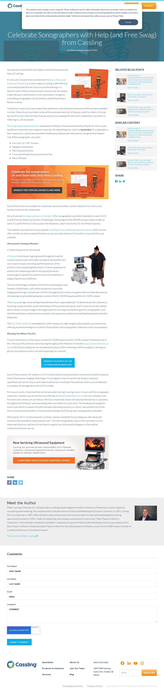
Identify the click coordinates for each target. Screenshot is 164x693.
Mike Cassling (76, 50)
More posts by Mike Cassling (21, 535)
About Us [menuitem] (74, 662)
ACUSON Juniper (20, 323)
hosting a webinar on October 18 (38, 216)
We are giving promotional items (23, 125)
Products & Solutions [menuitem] (53, 668)
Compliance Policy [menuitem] (72, 686)
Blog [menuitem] (72, 674)
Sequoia (15, 302)
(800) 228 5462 (101, 662)
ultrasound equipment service (69, 395)
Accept (128, 22)
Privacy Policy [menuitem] (95, 686)
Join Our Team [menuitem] (77, 668)
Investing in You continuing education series (70, 229)
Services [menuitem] (46, 674)
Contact (148, 5)
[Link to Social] (9, 482)
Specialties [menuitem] (47, 662)
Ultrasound (12, 256)
